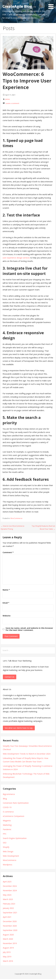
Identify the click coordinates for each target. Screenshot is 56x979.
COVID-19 (7, 807)
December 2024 (10, 886)
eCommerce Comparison (13, 816)
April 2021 (7, 917)
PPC (4, 834)
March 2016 (8, 961)
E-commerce (8, 811)
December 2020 (10, 921)
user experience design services (16, 257)
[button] (52, 5)
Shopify (6, 847)
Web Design (8, 851)
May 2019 (7, 956)
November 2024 (10, 890)
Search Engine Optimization (15, 838)
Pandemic (7, 829)
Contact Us (9, 677)
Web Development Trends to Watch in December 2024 (26, 754)
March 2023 (8, 899)
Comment (8, 552)
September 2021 (10, 912)
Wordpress (7, 864)
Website (6, 615)
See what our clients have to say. (19, 728)
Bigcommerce (9, 794)
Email (6, 603)
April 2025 (7, 881)
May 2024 (7, 895)
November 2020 (10, 926)
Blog (5, 798)
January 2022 (8, 908)
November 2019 (10, 943)
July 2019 (6, 952)
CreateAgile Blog (17, 6)
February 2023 (9, 903)
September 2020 (10, 930)
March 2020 (8, 939)
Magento (7, 820)
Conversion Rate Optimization (16, 803)
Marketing (7, 825)
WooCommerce (16, 518)
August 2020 (8, 934)
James (7, 99)
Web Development (11, 856)
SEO (4, 842)
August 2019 (8, 948)
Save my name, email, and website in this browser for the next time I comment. (29, 629)
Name (6, 590)
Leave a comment (12, 103)
